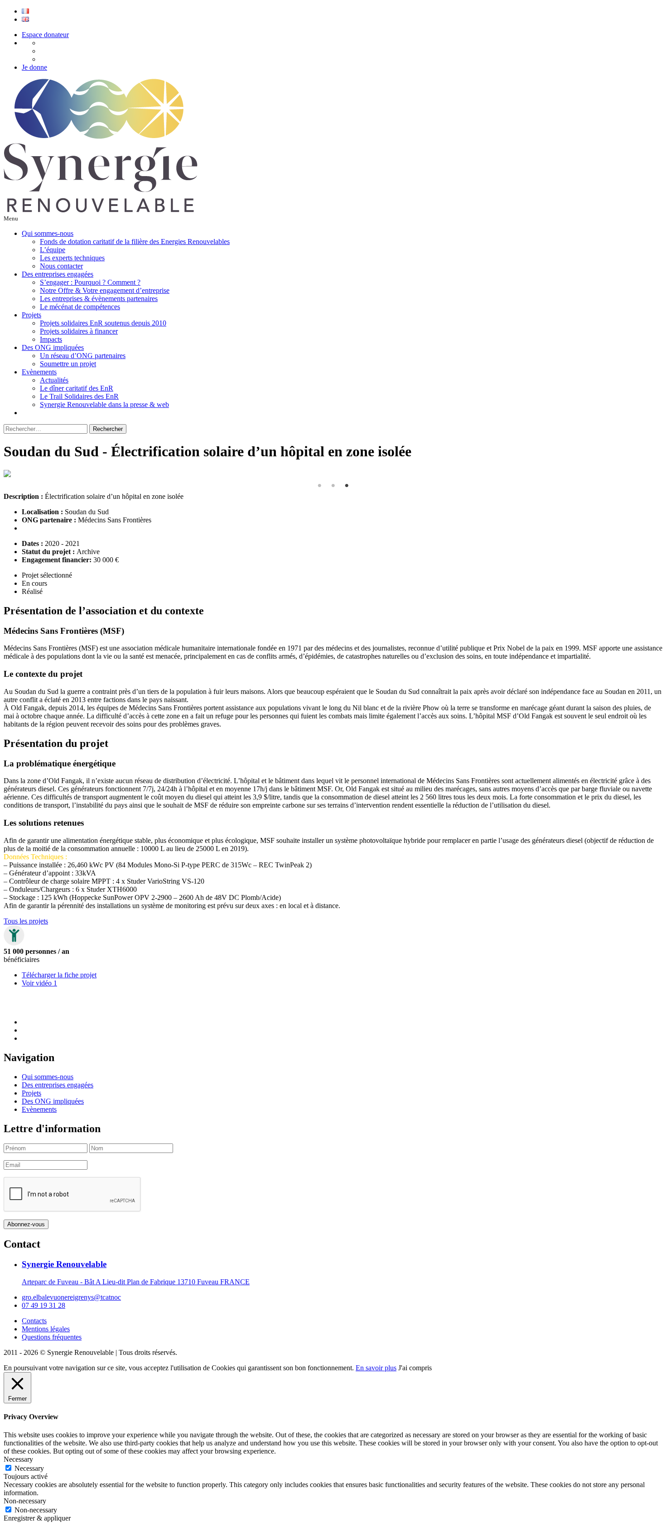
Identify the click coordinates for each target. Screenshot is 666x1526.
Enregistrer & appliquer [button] (37, 1518)
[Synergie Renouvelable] (101, 210)
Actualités (54, 380)
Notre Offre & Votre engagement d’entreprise (104, 290)
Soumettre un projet (68, 364)
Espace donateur (45, 34)
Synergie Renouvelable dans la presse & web (104, 404)
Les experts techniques (72, 258)
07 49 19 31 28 (43, 1305)
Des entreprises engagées (57, 274)
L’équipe (52, 250)
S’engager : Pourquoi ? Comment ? (90, 282)
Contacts (34, 1321)
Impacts (51, 339)
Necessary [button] (18, 1459)
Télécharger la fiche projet (59, 975)
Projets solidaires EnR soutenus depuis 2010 (103, 323)
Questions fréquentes (52, 1337)
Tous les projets (26, 921)
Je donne (34, 67)
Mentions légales (46, 1329)
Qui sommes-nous (47, 233)
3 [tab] (346, 485)
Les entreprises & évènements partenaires (99, 298)
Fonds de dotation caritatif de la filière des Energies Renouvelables (135, 241)
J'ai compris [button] (415, 1368)
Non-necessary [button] (25, 1501)
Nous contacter (61, 266)
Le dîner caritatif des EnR (76, 388)
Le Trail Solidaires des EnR (79, 396)
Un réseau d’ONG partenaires (82, 355)
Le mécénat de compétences (80, 307)
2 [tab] (333, 485)
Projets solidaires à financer (79, 331)
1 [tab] (319, 485)
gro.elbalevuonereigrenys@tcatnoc (71, 1297)
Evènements (39, 372)
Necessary (29, 1468)
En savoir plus (376, 1368)
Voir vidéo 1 (39, 983)
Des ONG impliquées (53, 347)
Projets (31, 315)
